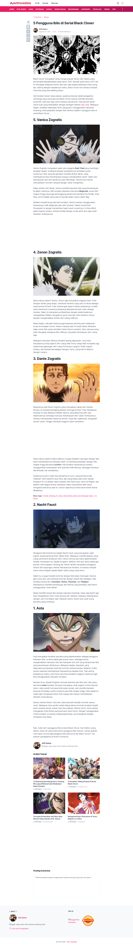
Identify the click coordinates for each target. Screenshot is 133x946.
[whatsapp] (28, 36)
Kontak (45, 3)
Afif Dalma (22, 918)
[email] (28, 40)
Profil (37, 3)
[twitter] (28, 31)
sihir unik (85, 105)
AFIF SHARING (72, 942)
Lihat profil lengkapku (20, 928)
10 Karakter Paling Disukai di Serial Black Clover (82, 782)
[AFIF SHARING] (20, 3)
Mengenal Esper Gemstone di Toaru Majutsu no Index (82, 817)
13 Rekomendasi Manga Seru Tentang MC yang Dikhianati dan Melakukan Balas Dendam (48, 783)
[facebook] (28, 27)
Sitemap (54, 3)
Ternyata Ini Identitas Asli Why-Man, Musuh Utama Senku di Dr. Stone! (48, 817)
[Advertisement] (66, 232)
